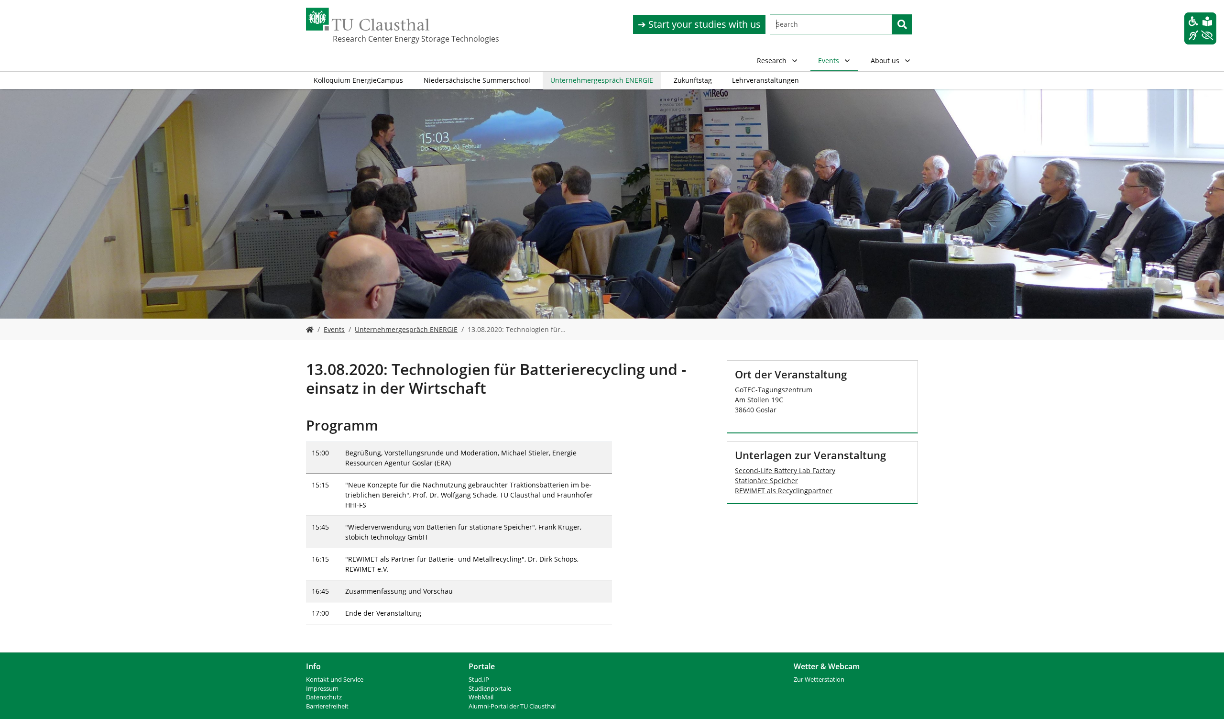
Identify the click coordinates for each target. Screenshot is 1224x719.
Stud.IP (479, 679)
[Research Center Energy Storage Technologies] (310, 329)
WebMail (481, 697)
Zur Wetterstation (819, 679)
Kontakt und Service (334, 679)
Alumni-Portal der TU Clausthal (512, 706)
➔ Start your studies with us (699, 24)
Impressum (322, 689)
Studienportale (490, 689)
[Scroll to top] (1204, 699)
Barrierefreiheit (327, 706)
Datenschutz (324, 697)
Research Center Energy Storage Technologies (380, 38)
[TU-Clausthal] (367, 19)
